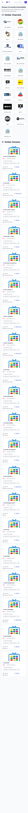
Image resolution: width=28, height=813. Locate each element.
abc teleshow (8, 636)
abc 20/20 (7, 556)
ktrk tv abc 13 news (9, 209)
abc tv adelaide (8, 316)
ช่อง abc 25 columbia (9, 449)
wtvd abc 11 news (9, 236)
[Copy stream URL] (18, 163)
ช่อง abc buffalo (8, 423)
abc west (6, 663)
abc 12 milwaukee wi (10, 156)
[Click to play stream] (14, 150)
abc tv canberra (8, 343)
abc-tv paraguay (8, 609)
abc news (6, 183)
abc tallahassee (8, 396)
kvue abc (6, 529)
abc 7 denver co (8, 289)
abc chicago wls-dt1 (9, 503)
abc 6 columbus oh (9, 583)
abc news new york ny (10, 263)
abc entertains (8, 476)
